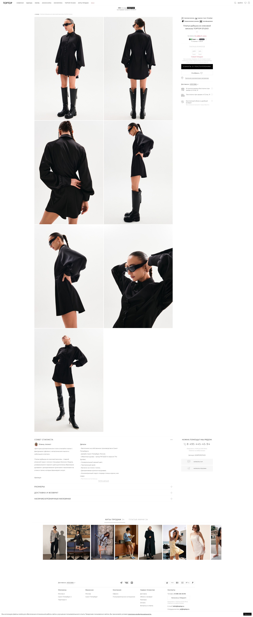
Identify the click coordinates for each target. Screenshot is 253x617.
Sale (92, 3)
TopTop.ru (8, 3)
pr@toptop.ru (184, 609)
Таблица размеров (197, 46)
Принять (247, 614)
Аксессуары (46, 3)
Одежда (29, 3)
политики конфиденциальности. (139, 614)
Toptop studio (70, 3)
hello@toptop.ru (178, 606)
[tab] (114, 520)
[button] (103, 440)
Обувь (37, 3)
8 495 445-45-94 (180, 594)
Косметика (58, 3)
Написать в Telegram (178, 598)
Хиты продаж (83, 3)
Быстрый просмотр (54, 555)
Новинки (20, 3)
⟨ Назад (37, 14)
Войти (240, 3)
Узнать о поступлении (197, 67)
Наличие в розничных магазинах (197, 78)
